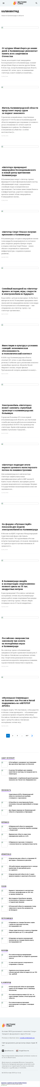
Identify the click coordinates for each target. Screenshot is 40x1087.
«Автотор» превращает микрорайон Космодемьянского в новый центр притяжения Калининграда (19, 171)
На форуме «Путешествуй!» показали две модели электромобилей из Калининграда (20, 527)
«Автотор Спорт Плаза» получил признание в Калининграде (19, 233)
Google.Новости (24, 1050)
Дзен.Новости (9, 1050)
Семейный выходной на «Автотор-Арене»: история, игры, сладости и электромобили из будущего (20, 291)
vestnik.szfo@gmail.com (27, 1038)
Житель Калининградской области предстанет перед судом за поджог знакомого (20, 111)
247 (27, 735)
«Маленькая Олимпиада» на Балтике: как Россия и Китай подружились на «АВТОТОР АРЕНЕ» (18, 702)
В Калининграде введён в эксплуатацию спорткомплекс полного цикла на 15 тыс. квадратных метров (18, 585)
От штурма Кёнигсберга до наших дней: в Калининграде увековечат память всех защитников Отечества (20, 52)
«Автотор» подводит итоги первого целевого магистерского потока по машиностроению (19, 467)
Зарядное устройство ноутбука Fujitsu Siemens (11, 1084)
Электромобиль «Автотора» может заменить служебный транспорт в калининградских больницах (17, 409)
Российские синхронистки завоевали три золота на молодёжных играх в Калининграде (15, 642)
